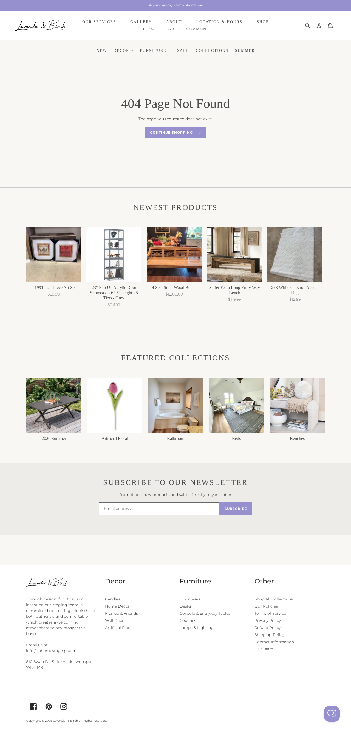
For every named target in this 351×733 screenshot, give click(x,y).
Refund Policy (267, 627)
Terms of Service (270, 613)
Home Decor (117, 606)
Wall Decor (115, 620)
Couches (188, 620)
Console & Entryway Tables (205, 613)
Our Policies (266, 606)
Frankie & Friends (121, 613)
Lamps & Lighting (197, 627)
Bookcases (190, 599)
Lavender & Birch (65, 721)
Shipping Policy (269, 634)
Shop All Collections (273, 599)
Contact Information (274, 641)
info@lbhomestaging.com (51, 650)
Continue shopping (171, 132)
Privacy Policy (267, 620)
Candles (112, 599)
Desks (185, 606)
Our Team (263, 649)
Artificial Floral (119, 627)
